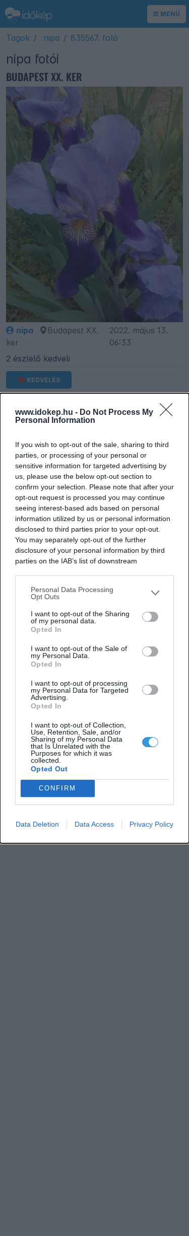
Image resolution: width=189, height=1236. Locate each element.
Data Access (94, 824)
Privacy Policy (151, 824)
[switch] (150, 617)
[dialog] (94, 618)
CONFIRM (57, 788)
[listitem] (94, 593)
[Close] (169, 412)
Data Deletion (37, 824)
